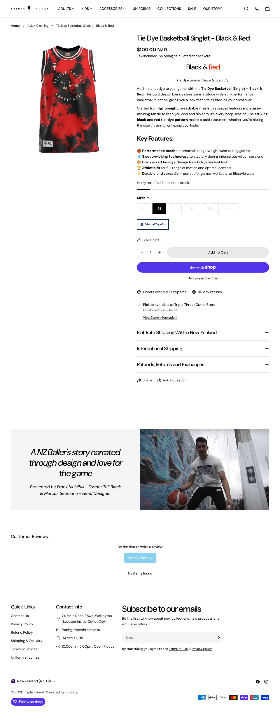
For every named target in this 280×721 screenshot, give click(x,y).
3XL (232, 210)
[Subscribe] (218, 637)
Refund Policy (22, 632)
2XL (213, 210)
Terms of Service (24, 649)
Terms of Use (178, 649)
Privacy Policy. (202, 649)
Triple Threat (34, 692)
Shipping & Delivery (26, 640)
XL (194, 210)
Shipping (166, 56)
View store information (160, 317)
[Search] (246, 8)
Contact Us (20, 615)
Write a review (140, 557)
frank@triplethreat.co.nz (81, 630)
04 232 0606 (72, 638)
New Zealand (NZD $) (34, 681)
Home (15, 26)
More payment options (203, 278)
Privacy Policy (22, 624)
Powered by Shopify (62, 692)
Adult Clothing (38, 26)
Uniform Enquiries (25, 657)
